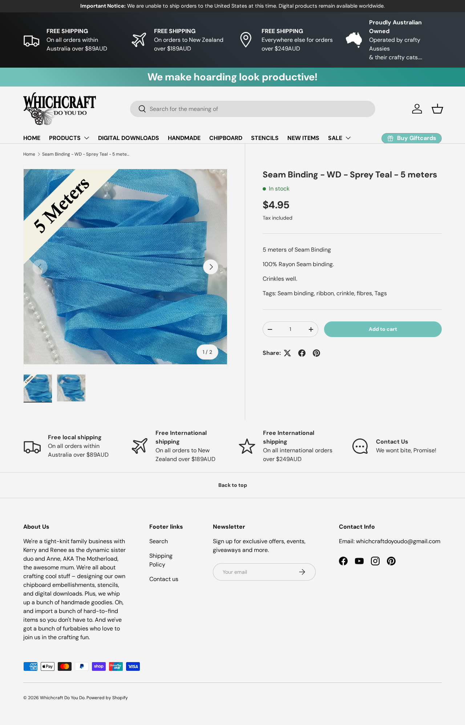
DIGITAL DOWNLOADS (128, 138)
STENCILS (265, 138)
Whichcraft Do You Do (62, 698)
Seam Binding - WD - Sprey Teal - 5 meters (85, 154)
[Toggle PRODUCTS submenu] (86, 137)
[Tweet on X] (287, 353)
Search (158, 541)
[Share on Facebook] (302, 353)
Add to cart (383, 329)
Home (29, 154)
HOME (31, 138)
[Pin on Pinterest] (316, 353)
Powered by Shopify (107, 698)
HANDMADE (184, 138)
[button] (437, 109)
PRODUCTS (65, 138)
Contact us (163, 579)
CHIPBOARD (225, 138)
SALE (335, 138)
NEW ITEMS (303, 138)
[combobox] (252, 109)
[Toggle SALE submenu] (348, 137)
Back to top (232, 485)
